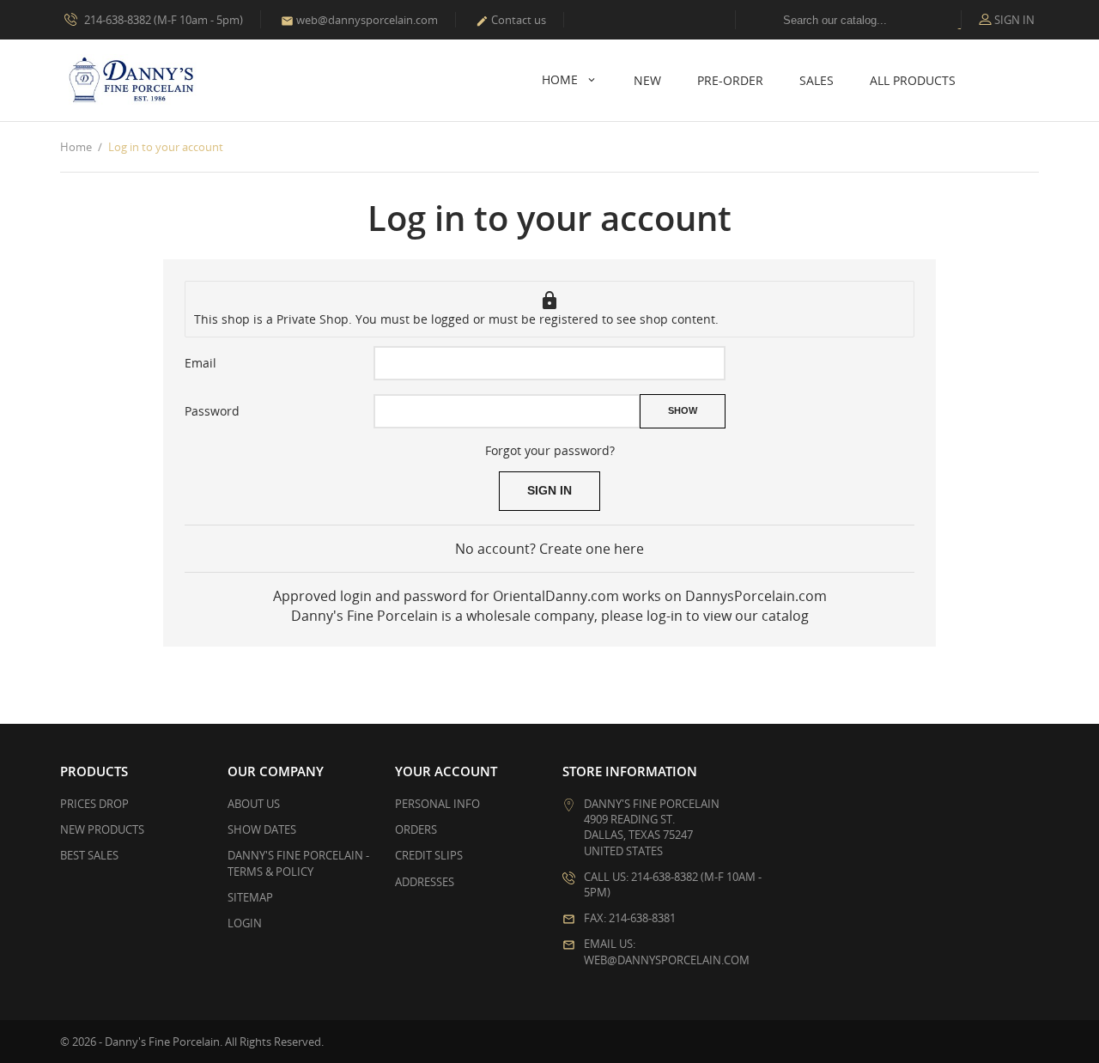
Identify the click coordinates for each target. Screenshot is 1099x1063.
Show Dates (262, 829)
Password (212, 411)
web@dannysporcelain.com (359, 19)
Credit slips (429, 855)
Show (682, 410)
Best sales (89, 855)
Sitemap (250, 897)
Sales (816, 80)
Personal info (437, 803)
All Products (913, 80)
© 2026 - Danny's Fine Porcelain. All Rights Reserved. (192, 1041)
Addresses (424, 882)
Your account (446, 771)
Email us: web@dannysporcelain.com (667, 951)
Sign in (549, 490)
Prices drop (94, 803)
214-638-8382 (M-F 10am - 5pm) (162, 19)
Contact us (511, 19)
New (647, 80)
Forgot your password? (550, 450)
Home (561, 79)
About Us (254, 803)
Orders (416, 829)
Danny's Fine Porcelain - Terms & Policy (298, 862)
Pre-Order (730, 80)
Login (245, 923)
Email (200, 363)
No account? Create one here (549, 548)
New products (102, 829)
